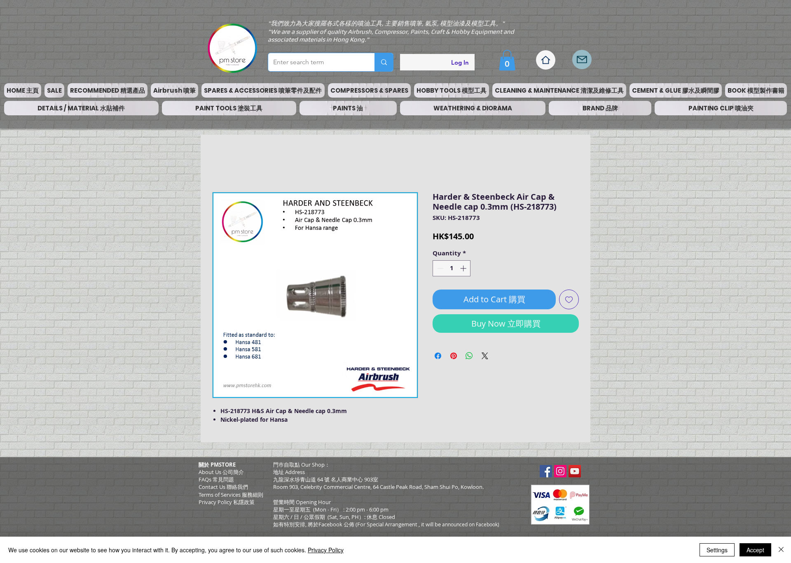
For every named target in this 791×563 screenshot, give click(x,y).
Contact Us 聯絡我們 (223, 487)
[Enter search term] (383, 62)
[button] (507, 60)
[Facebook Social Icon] (546, 471)
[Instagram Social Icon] (560, 471)
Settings (717, 550)
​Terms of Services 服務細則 (231, 494)
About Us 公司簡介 (221, 472)
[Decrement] (439, 268)
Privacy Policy (326, 550)
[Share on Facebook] (438, 356)
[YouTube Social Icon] (575, 471)
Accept (755, 550)
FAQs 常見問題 (216, 479)
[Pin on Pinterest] (454, 356)
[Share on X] (485, 356)
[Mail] (582, 59)
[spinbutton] (452, 268)
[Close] (781, 549)
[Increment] (464, 268)
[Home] (545, 60)
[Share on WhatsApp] (469, 356)
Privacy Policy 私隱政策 (227, 502)
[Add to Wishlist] (569, 299)
